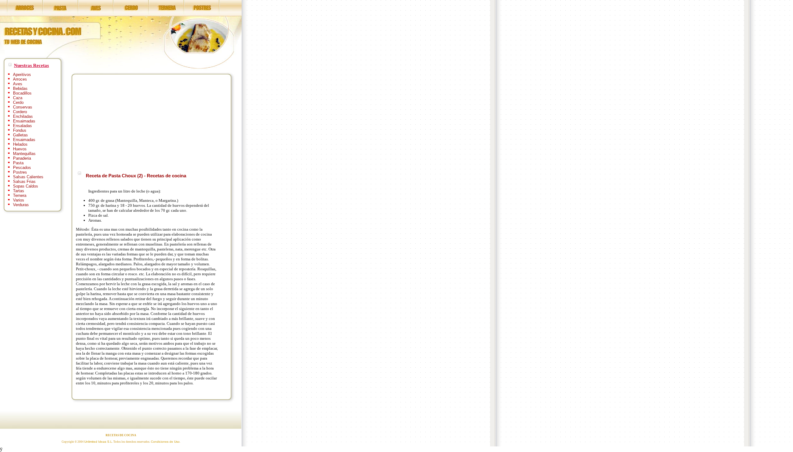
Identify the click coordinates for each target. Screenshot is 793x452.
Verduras (21, 204)
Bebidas (20, 88)
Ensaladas (22, 125)
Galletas (20, 135)
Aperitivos (22, 74)
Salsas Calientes (28, 177)
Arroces (20, 79)
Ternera (19, 195)
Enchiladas (23, 116)
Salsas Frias (24, 181)
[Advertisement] (128, 121)
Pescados (22, 167)
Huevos (20, 149)
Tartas (18, 190)
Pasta (18, 163)
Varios (18, 200)
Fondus (19, 130)
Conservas (22, 107)
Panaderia (22, 158)
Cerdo (18, 102)
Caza (17, 97)
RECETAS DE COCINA (121, 435)
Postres (20, 172)
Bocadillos (22, 93)
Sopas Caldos (25, 186)
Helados (20, 144)
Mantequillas (24, 153)
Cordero (20, 111)
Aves (17, 84)
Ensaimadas (24, 121)
